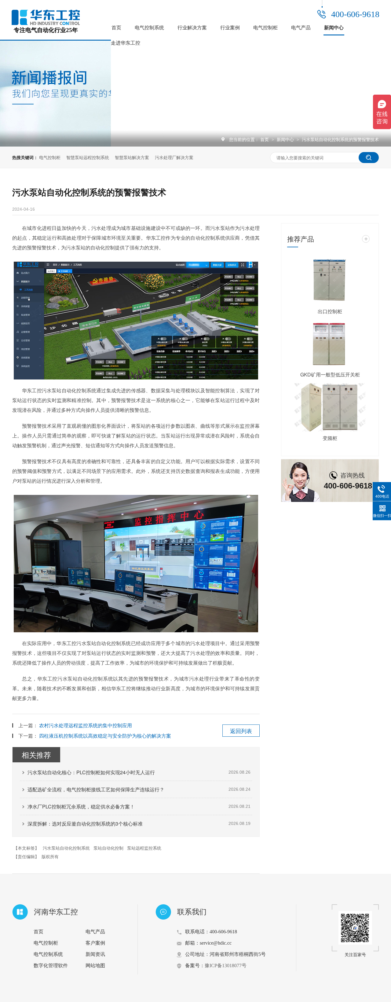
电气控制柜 (265, 27)
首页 (116, 27)
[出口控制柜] (330, 280)
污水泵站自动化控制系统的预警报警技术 (340, 139)
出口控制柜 (330, 311)
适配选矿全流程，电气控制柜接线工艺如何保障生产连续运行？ (95, 789)
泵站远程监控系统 (144, 848)
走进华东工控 (125, 42)
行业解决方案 (192, 27)
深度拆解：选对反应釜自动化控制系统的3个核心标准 (85, 823)
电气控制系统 (149, 27)
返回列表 (241, 731)
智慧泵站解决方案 (132, 157)
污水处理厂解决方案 (174, 157)
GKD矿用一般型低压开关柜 (330, 374)
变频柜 (330, 437)
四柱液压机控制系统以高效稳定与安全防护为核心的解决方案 (105, 735)
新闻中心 (334, 27)
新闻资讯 (95, 954)
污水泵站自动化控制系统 (66, 848)
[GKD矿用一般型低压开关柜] (330, 344)
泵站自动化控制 (108, 848)
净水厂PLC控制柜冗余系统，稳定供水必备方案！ (81, 806)
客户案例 (95, 943)
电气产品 (301, 27)
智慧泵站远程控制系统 (87, 157)
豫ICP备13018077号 (226, 965)
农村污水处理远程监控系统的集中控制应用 (85, 725)
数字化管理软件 (51, 965)
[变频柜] (330, 407)
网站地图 (95, 965)
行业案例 (230, 27)
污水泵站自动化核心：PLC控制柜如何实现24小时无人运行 (91, 772)
